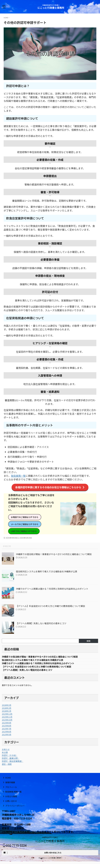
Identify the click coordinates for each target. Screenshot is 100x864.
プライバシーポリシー (15, 805)
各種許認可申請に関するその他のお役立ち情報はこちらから (48, 487)
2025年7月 (6, 728)
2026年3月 (6, 705)
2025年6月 (6, 731)
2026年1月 (6, 711)
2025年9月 (6, 722)
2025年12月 (7, 713)
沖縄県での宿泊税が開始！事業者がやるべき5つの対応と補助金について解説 (54, 554)
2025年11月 (7, 716)
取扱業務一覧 (18, 475)
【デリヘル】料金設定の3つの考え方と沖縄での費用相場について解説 (50, 606)
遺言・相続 (7, 764)
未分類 (5, 752)
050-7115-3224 (16, 845)
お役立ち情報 (11, 796)
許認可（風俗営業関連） (12, 761)
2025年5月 (6, 734)
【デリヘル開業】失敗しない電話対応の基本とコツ (41, 623)
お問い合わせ (11, 801)
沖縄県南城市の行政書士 (50, 837)
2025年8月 (6, 725)
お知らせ (6, 749)
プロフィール (11, 787)
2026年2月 (6, 708)
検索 (88, 640)
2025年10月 (7, 719)
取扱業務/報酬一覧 (13, 791)
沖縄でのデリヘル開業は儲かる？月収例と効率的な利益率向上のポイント (52, 588)
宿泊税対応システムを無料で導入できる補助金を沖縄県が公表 (46, 571)
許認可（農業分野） (10, 758)
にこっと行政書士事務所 (51, 7)
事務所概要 (10, 782)
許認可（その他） (9, 755)
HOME (8, 777)
